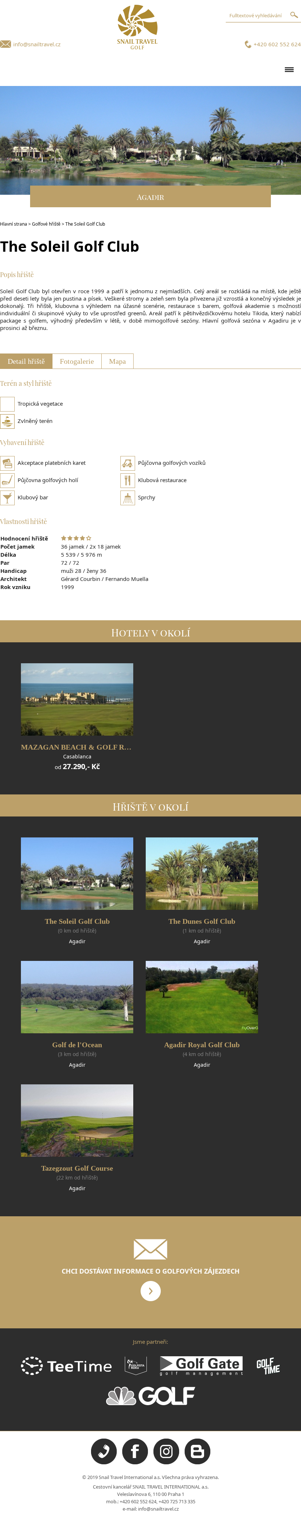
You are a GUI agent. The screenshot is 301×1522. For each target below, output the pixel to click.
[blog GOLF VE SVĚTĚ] (197, 1462)
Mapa (117, 361)
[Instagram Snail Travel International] (166, 1462)
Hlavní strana (13, 224)
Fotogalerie (77, 361)
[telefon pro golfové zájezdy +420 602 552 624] (104, 1462)
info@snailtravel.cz (37, 44)
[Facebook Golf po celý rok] (135, 1462)
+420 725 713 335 (177, 1501)
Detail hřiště (26, 361)
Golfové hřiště (46, 224)
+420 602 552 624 (277, 44)
